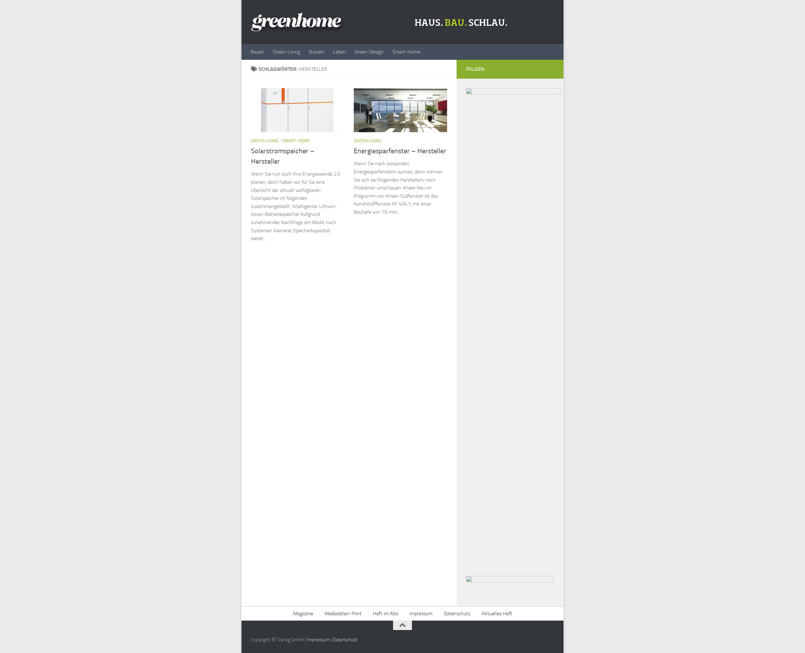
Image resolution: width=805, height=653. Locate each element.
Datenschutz (457, 613)
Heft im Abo (385, 613)
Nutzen (316, 52)
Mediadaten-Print (343, 613)
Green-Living (286, 52)
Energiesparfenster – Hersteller (400, 151)
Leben (339, 52)
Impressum (420, 613)
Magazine (303, 613)
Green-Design (369, 52)
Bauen (257, 52)
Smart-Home (406, 52)
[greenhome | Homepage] (380, 22)
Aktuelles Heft (497, 613)
